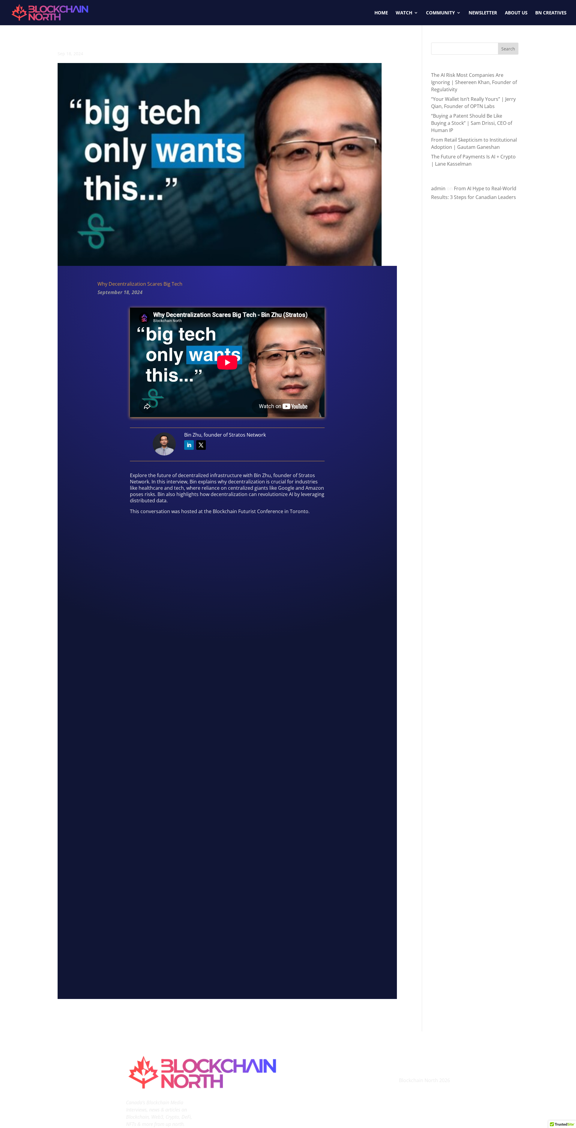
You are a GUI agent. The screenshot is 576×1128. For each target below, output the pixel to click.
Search (508, 49)
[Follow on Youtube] (409, 1060)
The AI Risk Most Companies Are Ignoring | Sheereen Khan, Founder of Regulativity (474, 82)
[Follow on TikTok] (433, 1060)
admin (438, 188)
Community (440, 13)
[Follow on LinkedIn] (189, 445)
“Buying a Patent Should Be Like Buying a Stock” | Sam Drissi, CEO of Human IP (471, 123)
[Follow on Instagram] (421, 1060)
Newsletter (483, 13)
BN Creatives (550, 13)
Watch (404, 13)
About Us (516, 13)
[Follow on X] (201, 445)
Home (381, 13)
